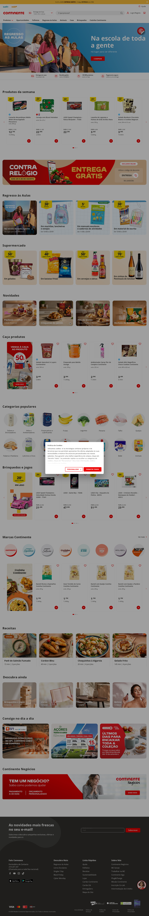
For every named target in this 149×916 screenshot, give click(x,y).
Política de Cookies (59, 463)
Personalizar (73, 469)
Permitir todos (92, 469)
